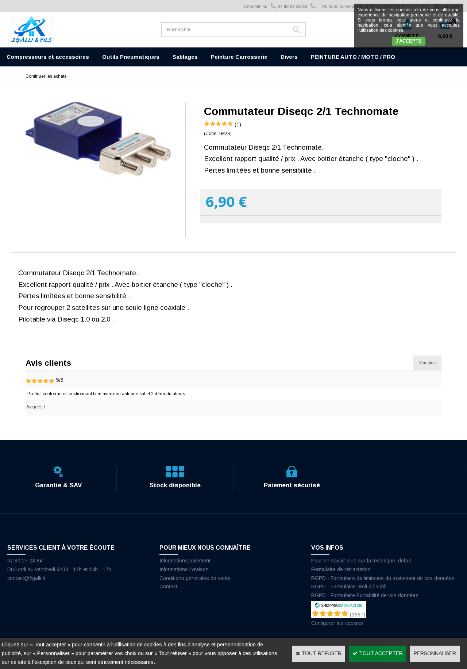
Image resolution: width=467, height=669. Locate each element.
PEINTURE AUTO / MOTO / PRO (353, 57)
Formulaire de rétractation (341, 569)
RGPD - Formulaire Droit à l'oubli (348, 586)
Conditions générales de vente (195, 578)
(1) (238, 124)
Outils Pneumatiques (130, 57)
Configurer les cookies (337, 623)
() (357, 615)
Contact (168, 586)
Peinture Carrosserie (239, 57)
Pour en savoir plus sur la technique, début (361, 561)
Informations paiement (185, 561)
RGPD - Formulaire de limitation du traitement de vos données (383, 578)
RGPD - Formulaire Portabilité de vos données (364, 595)
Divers (289, 57)
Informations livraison (184, 569)
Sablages (185, 57)
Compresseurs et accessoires (48, 57)
